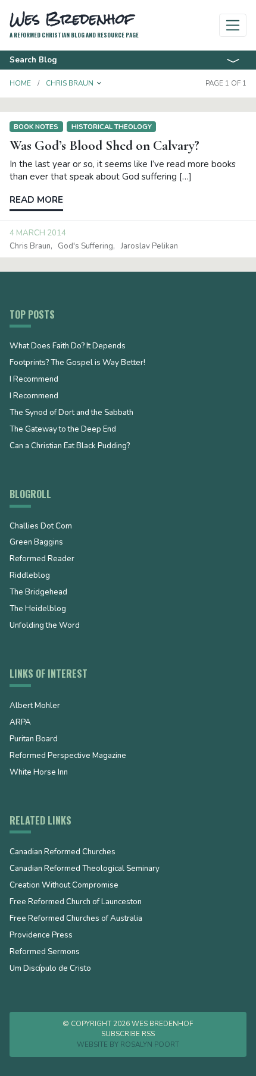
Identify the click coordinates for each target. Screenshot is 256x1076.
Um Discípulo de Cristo (50, 969)
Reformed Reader (42, 559)
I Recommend (34, 380)
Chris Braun (30, 246)
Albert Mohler (35, 706)
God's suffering (85, 246)
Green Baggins (36, 543)
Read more (36, 200)
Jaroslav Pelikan (149, 246)
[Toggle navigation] (233, 25)
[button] (99, 83)
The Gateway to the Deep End (63, 430)
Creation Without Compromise (64, 886)
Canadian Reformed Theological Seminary (85, 869)
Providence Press (41, 935)
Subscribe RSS (128, 1034)
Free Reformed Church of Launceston (76, 902)
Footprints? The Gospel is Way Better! (77, 363)
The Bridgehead (38, 592)
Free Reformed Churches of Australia (76, 919)
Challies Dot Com (41, 526)
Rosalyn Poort (149, 1044)
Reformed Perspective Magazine (68, 756)
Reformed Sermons (45, 952)
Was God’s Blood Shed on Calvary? (104, 145)
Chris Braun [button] (69, 83)
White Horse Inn (39, 773)
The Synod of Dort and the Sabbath (71, 413)
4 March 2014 (38, 233)
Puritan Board (34, 739)
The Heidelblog (38, 609)
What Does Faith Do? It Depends (68, 346)
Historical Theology (111, 126)
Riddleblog (30, 576)
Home (20, 83)
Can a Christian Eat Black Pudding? (70, 446)
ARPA (20, 723)
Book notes (36, 126)
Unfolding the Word (45, 626)
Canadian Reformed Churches (62, 852)
